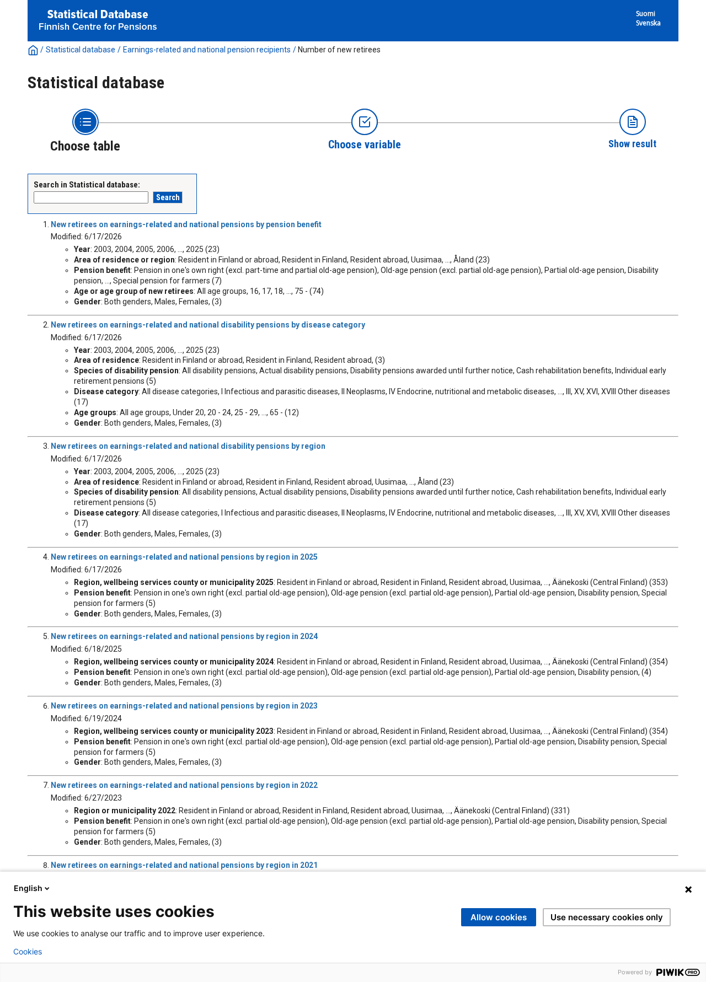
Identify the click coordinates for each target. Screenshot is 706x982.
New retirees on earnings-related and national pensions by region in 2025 (184, 556)
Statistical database (80, 49)
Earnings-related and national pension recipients (207, 49)
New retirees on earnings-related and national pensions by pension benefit (186, 224)
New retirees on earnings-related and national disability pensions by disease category (208, 324)
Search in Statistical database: (87, 185)
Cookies (27, 951)
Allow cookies (498, 917)
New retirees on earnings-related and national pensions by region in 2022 (184, 785)
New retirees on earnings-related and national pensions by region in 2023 (184, 705)
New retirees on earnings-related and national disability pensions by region (188, 446)
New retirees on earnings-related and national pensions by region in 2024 (184, 636)
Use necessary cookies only (606, 917)
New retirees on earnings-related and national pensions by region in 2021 (184, 865)
